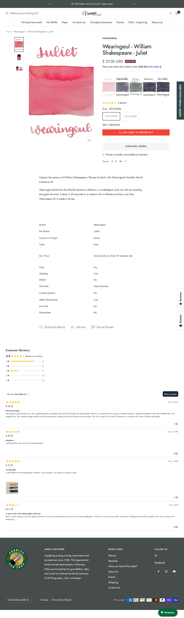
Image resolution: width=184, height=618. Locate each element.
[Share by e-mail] (125, 161)
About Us (113, 572)
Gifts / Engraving (138, 22)
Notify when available (180, 100)
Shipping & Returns (54, 327)
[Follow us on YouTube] (174, 571)
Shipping (113, 582)
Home (9, 31)
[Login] (170, 13)
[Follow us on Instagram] (166, 571)
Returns (112, 555)
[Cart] (176, 13)
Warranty (81, 327)
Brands (120, 22)
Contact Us (114, 588)
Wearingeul (109, 38)
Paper (65, 22)
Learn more (107, 3)
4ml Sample (130, 116)
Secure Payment (105, 327)
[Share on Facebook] (112, 161)
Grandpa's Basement (101, 22)
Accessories (79, 22)
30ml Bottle (111, 116)
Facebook (160, 562)
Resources (157, 22)
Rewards (112, 561)
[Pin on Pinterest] (116, 161)
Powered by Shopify (62, 599)
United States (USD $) (18, 599)
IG (156, 555)
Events (111, 577)
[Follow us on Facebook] (158, 571)
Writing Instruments (31, 22)
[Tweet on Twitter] (120, 161)
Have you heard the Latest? (122, 566)
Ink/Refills (51, 22)
